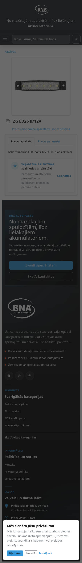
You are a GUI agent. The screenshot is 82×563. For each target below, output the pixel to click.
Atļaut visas (15, 553)
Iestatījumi (45, 553)
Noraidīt (31, 553)
